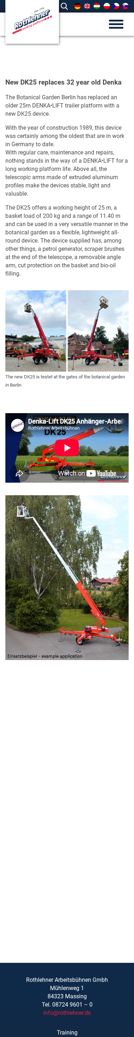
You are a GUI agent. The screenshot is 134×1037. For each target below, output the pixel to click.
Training (67, 1032)
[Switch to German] (77, 6)
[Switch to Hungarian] (97, 6)
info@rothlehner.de (67, 1012)
